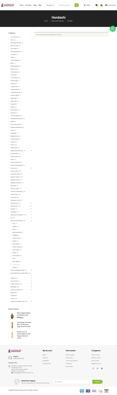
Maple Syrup (14, 69)
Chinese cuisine (15, 156)
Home (21, 5)
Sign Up (97, 382)
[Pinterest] (102, 368)
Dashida (14, 226)
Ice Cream (13, 168)
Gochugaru (15, 235)
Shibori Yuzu (14, 101)
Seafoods (13, 278)
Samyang (13, 104)
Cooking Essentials (15, 92)
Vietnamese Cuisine (16, 200)
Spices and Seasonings (57, 21)
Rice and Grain (14, 203)
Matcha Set (13, 293)
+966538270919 (18, 358)
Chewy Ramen (14, 72)
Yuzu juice (13, 113)
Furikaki (14, 253)
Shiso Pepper (15, 261)
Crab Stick (13, 54)
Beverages (13, 287)
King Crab (13, 83)
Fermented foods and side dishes (19, 273)
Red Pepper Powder (16, 43)
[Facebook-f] (93, 368)
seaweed (13, 142)
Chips (12, 159)
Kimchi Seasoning (16, 232)
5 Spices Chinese (16, 247)
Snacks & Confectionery (17, 191)
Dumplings (13, 133)
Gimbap (13, 107)
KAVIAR (12, 121)
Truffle (12, 57)
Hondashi (14, 264)
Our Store (28, 5)
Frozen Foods (14, 281)
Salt (13, 258)
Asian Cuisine (14, 110)
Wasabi (14, 241)
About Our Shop (70, 355)
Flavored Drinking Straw (17, 165)
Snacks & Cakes (15, 188)
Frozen (12, 145)
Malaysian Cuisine (15, 180)
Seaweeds (13, 212)
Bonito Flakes (15, 244)
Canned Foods (14, 153)
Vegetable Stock (15, 136)
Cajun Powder (16, 250)
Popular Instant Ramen (16, 127)
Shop (35, 5)
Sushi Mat (13, 295)
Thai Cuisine (14, 197)
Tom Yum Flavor (15, 37)
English (88, 5)
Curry (13, 223)
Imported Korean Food (16, 118)
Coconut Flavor (14, 78)
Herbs (14, 229)
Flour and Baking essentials (18, 270)
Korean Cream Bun (15, 116)
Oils (12, 218)
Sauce (12, 40)
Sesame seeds (16, 238)
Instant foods (14, 206)
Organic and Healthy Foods (17, 301)
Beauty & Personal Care (17, 151)
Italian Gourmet (14, 46)
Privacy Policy (69, 358)
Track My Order (47, 364)
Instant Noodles (15, 139)
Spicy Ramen (14, 48)
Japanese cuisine (15, 177)
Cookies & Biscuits (15, 162)
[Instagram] (97, 368)
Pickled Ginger (14, 81)
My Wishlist (46, 361)
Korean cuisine (14, 171)
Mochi (12, 63)
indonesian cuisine (15, 174)
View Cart (45, 358)
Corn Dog (13, 75)
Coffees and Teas (15, 284)
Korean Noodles (15, 60)
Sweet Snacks (14, 194)
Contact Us (69, 364)
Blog (40, 5)
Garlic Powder (16, 255)
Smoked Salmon (15, 95)
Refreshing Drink (15, 66)
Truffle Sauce (14, 148)
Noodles (13, 209)
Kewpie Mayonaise (15, 51)
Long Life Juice (14, 86)
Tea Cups (13, 298)
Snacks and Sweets (16, 290)
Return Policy (69, 367)
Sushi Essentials (15, 89)
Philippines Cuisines (16, 183)
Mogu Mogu (14, 98)
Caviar (12, 130)
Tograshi (14, 267)
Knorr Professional (15, 124)
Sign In (44, 355)
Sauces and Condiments (17, 215)
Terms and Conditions (72, 361)
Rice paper (13, 186)
